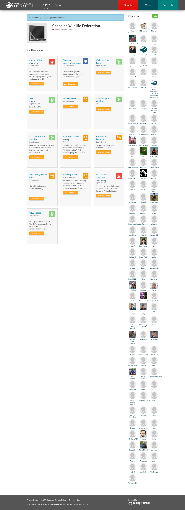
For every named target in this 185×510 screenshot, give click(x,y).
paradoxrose (143, 354)
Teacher (132, 461)
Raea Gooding (101, 181)
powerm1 (154, 365)
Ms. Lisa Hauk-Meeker (132, 341)
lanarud (132, 268)
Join (155, 16)
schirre (154, 400)
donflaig (143, 178)
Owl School (132, 354)
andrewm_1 (143, 55)
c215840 (32, 101)
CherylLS (132, 134)
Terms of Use (74, 500)
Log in (45, 8)
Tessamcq (143, 461)
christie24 (154, 134)
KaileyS (143, 235)
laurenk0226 (132, 279)
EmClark (154, 178)
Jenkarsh (143, 213)
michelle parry (143, 313)
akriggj (154, 44)
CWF (143, 156)
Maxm (154, 290)
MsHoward (143, 339)
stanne (154, 428)
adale (143, 44)
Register (46, 5)
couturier (154, 145)
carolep (143, 108)
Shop (148, 5)
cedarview (154, 123)
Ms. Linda (154, 325)
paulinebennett (132, 365)
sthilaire (143, 439)
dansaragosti (154, 167)
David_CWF (132, 178)
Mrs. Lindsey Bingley (132, 326)
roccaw (154, 389)
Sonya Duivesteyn (132, 416)
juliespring (154, 224)
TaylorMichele (143, 450)
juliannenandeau (132, 224)
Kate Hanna (33, 63)
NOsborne (154, 339)
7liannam (154, 31)
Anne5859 (154, 55)
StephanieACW (132, 439)
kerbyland (132, 257)
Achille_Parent (132, 44)
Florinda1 (143, 189)
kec (154, 246)
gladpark (143, 202)
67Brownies (143, 31)
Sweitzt (154, 439)
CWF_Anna (154, 156)
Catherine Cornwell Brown (154, 110)
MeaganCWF (143, 301)
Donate (128, 5)
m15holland (132, 290)
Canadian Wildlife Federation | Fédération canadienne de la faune (154, 92)
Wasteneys (154, 472)
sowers (154, 415)
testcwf (154, 461)
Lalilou (154, 257)
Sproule (132, 428)
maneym (143, 290)
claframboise (143, 145)
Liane (143, 279)
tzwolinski (143, 472)
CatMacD (143, 123)
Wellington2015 (132, 483)
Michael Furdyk (132, 313)
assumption (143, 77)
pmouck (143, 365)
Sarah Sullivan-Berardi (132, 402)
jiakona (154, 213)
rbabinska (132, 389)
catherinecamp (132, 123)
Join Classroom (37, 83)
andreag (66, 140)
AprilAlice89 (143, 66)
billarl (154, 77)
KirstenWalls (143, 257)
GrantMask (154, 202)
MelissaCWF (154, 301)
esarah (132, 189)
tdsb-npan (154, 450)
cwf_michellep (132, 167)
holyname (132, 213)
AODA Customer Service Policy (53, 500)
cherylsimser (143, 134)
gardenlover (132, 202)
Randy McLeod (143, 377)
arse (154, 66)
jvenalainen (132, 235)
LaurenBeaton (154, 268)
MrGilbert (154, 312)
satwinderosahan (143, 400)
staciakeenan (143, 428)
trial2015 (132, 472)
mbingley (132, 301)
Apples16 (132, 66)
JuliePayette (143, 224)
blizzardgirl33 (132, 88)
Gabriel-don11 (154, 190)
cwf (132, 156)
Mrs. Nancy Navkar (143, 326)
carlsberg (132, 108)
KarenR (132, 246)
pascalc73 (154, 354)
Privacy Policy (32, 500)
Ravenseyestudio (154, 376)
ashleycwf (132, 77)
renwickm (143, 389)
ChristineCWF (132, 145)
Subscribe (168, 5)
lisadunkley (154, 279)
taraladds (132, 450)
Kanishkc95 (154, 235)
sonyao (143, 415)
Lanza (143, 268)
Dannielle (143, 167)
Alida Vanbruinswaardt (132, 32)
